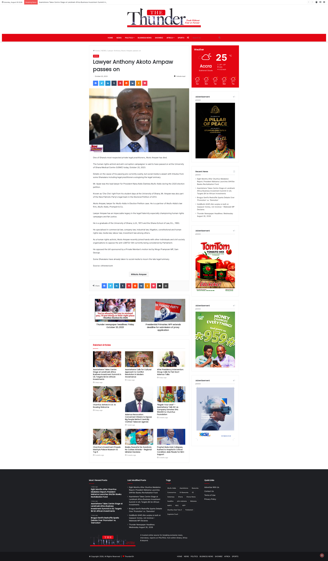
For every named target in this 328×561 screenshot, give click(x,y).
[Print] (165, 285)
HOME (110, 38)
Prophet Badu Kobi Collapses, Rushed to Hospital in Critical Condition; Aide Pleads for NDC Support (170, 451)
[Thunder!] (164, 18)
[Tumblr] (114, 83)
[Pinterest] (120, 83)
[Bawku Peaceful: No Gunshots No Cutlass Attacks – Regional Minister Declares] (139, 437)
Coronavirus (171, 492)
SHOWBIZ (159, 38)
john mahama (182, 501)
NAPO (169, 505)
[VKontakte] (132, 83)
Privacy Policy (210, 499)
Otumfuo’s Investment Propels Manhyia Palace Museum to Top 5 (107, 449)
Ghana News (191, 497)
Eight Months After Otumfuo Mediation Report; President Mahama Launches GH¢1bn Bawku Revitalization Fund (216, 181)
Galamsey (171, 497)
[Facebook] (95, 83)
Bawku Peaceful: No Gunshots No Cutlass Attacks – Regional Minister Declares (138, 449)
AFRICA (170, 38)
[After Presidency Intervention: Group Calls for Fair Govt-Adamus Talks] (171, 359)
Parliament (189, 510)
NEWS (118, 38)
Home (97, 51)
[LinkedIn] (107, 83)
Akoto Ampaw (139, 274)
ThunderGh (129, 556)
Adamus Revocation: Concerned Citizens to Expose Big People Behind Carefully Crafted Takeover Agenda (138, 418)
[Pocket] (144, 83)
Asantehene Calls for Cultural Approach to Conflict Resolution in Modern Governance (138, 373)
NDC (177, 505)
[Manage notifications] (322, 555)
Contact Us (209, 491)
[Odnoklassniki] (138, 83)
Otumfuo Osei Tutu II (174, 510)
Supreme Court (172, 514)
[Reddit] (126, 83)
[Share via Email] (159, 285)
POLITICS (129, 38)
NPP (184, 505)
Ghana (180, 497)
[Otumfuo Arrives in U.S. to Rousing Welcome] (107, 394)
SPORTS (181, 38)
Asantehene (184, 488)
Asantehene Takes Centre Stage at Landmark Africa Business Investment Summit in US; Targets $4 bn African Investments (88, 2)
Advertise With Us (211, 487)
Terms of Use (209, 495)
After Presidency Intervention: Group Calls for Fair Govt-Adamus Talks (170, 372)
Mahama (193, 501)
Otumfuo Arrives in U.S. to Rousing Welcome (104, 405)
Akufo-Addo (171, 488)
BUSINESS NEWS (144, 38)
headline (170, 501)
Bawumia (195, 488)
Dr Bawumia (184, 492)
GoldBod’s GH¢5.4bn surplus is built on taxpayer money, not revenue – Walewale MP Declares (215, 207)
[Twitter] (101, 83)
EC (193, 492)
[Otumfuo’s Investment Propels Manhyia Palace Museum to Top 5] (107, 437)
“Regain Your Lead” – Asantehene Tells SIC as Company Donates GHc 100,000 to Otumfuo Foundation (167, 409)
